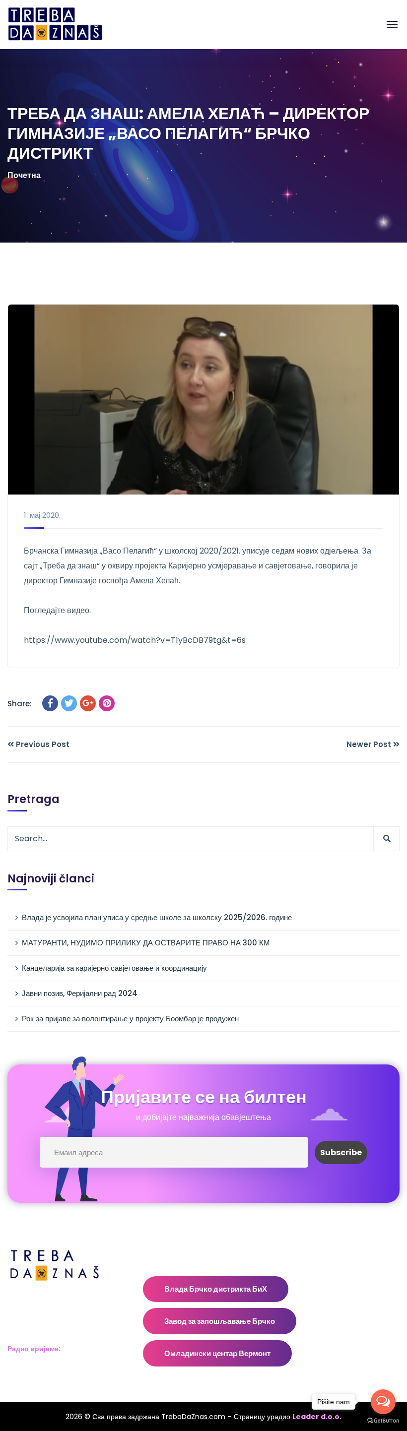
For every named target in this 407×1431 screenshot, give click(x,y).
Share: (19, 703)
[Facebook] (50, 703)
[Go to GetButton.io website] (383, 1421)
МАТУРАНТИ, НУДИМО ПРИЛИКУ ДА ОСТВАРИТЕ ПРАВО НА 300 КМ (146, 942)
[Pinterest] (107, 703)
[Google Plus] (88, 703)
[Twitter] (69, 703)
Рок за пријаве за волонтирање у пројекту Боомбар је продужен (130, 1018)
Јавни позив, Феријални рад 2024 (79, 993)
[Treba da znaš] (65, 24)
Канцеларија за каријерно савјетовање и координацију (114, 968)
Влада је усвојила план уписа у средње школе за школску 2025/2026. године (157, 917)
